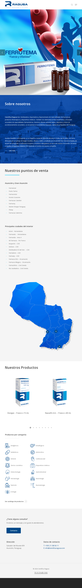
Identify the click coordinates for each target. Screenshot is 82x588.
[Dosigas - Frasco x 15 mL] (22, 392)
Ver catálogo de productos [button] (14, 501)
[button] (76, 5)
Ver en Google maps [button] (41, 572)
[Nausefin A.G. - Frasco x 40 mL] (59, 392)
